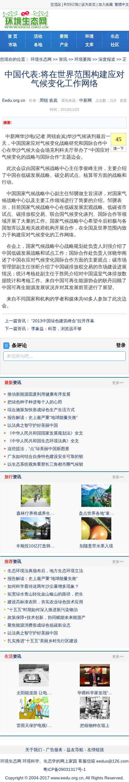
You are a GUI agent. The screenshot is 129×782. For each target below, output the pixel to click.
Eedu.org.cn (13, 100)
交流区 (55, 4)
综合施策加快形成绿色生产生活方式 (41, 409)
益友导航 (75, 749)
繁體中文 (122, 4)
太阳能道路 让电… (33, 692)
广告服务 (54, 749)
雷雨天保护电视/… (33, 725)
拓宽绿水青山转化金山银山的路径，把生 (45, 594)
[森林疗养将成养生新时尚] (35, 505)
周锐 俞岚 (49, 100)
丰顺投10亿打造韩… (35, 545)
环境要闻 (82, 59)
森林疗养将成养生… (35, 513)
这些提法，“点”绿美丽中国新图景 (38, 448)
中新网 (85, 100)
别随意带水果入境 (96, 545)
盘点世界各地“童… (96, 513)
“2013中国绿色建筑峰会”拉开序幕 (62, 320)
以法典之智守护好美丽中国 (33, 425)
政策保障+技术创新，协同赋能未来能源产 (47, 617)
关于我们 (33, 749)
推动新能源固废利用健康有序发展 (39, 394)
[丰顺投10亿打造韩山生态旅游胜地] (35, 538)
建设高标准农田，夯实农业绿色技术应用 (45, 601)
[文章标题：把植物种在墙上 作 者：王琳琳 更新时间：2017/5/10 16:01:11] (95, 717)
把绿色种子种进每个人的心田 (35, 402)
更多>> (118, 383)
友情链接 (95, 749)
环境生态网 (41, 59)
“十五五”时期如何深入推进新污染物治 (43, 609)
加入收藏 (105, 4)
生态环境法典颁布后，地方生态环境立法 (45, 570)
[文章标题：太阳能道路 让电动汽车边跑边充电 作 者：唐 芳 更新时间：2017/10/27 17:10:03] (34, 685)
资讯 (63, 59)
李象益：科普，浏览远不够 (56, 328)
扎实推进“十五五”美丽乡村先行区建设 (43, 640)
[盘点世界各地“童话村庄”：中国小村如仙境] (96, 505)
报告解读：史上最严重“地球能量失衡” (43, 417)
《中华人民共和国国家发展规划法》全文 (45, 433)
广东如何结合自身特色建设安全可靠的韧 (45, 456)
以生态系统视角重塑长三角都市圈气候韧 (45, 464)
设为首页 (88, 4)
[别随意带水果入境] (96, 538)
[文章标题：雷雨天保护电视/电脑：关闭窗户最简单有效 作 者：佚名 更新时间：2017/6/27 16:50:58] (34, 717)
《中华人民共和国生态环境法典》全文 (43, 440)
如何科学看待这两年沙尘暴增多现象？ (43, 586)
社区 (115, 44)
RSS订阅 (71, 4)
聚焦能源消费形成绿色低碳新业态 (39, 625)
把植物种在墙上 (95, 725)
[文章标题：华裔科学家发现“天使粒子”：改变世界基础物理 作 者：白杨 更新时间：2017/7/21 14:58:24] (95, 685)
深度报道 (106, 59)
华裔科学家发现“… (94, 692)
